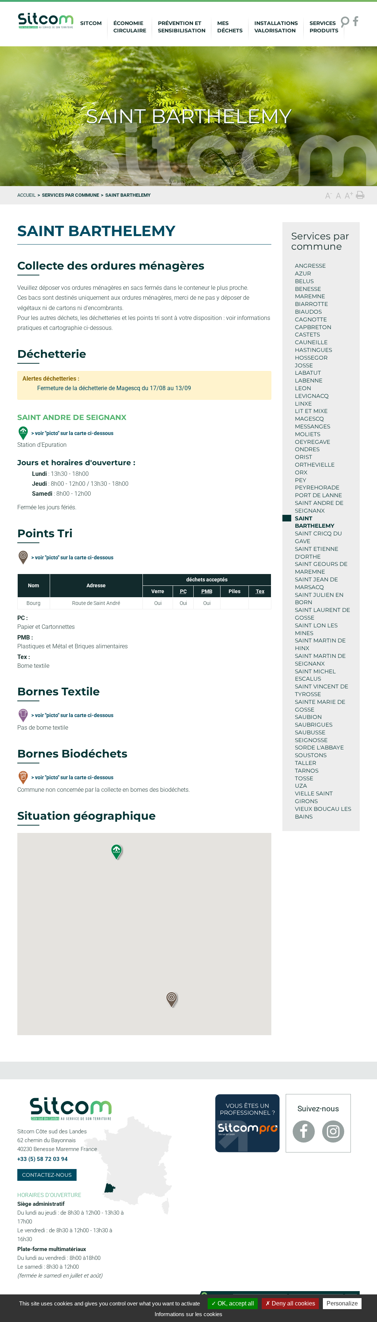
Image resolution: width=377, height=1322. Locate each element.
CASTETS (307, 334)
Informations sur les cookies (188, 1314)
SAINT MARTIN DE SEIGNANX (320, 659)
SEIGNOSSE (311, 740)
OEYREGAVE (312, 441)
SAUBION (308, 716)
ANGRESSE (310, 265)
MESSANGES (312, 426)
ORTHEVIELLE (315, 464)
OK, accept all (235, 1303)
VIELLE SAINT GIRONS (314, 797)
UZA (301, 785)
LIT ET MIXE (311, 410)
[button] (171, 1000)
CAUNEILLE (311, 342)
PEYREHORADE (317, 487)
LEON (303, 388)
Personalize (342, 1303)
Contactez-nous (47, 1175)
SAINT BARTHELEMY (314, 522)
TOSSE (304, 778)
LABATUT (308, 372)
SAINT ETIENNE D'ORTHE (316, 552)
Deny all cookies (292, 1303)
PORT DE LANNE (318, 495)
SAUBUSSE (310, 732)
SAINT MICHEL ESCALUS (315, 675)
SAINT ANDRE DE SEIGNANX (319, 506)
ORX (301, 472)
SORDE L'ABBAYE (319, 747)
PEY (300, 480)
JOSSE (304, 365)
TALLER (305, 762)
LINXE (303, 403)
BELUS (304, 281)
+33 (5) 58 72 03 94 (42, 1159)
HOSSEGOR (311, 357)
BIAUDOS (308, 311)
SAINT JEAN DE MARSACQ (316, 583)
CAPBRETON (313, 327)
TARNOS (306, 770)
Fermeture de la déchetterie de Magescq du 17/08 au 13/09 (114, 388)
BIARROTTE (311, 303)
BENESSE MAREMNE (310, 292)
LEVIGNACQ (312, 395)
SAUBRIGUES (313, 724)
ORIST (303, 456)
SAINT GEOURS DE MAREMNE (321, 567)
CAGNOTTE (311, 319)
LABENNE (309, 380)
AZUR (303, 273)
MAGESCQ (309, 418)
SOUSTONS (311, 755)
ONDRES (307, 449)
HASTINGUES (313, 349)
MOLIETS (307, 434)
